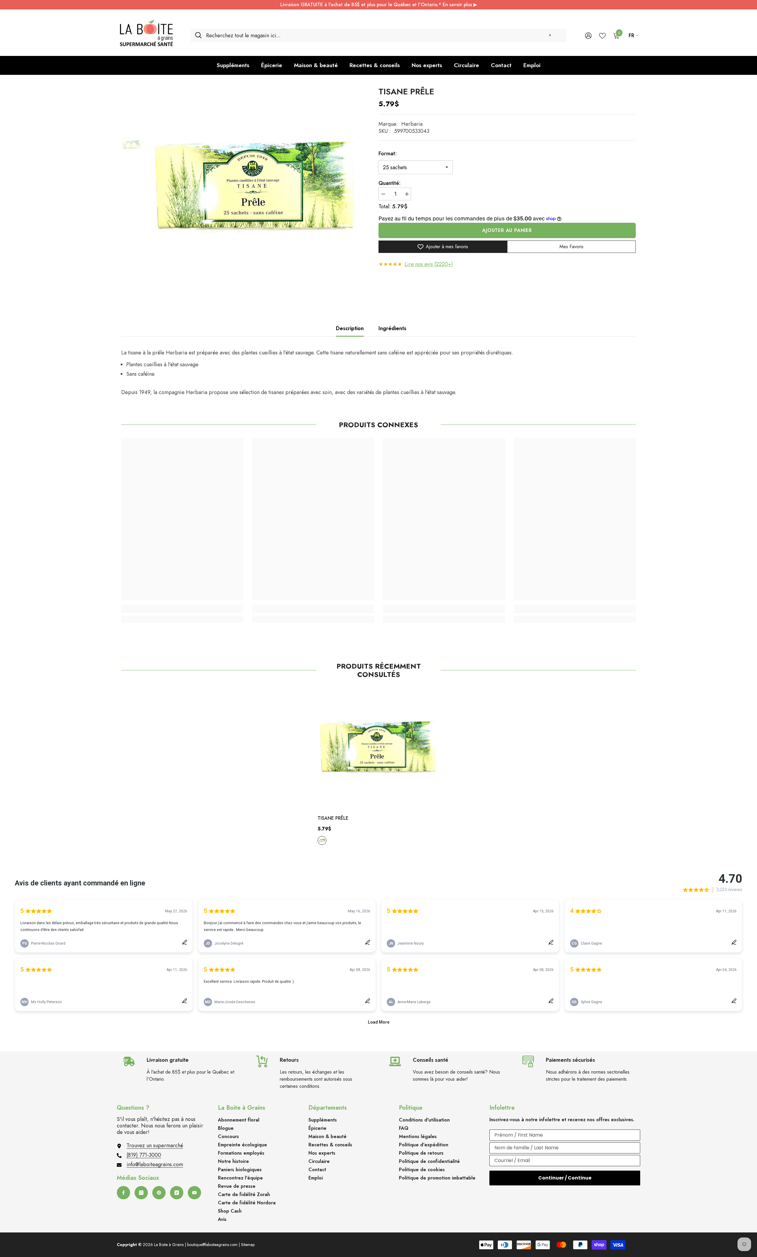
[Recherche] (378, 35)
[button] (550, 35)
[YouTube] (194, 1192)
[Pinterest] (159, 1192)
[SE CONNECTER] (588, 35)
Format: (387, 153)
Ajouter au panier (507, 230)
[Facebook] (123, 1192)
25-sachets (322, 840)
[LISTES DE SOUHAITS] (602, 35)
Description (350, 328)
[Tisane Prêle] (379, 749)
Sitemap (248, 1245)
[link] (182, 609)
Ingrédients (392, 328)
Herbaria (412, 124)
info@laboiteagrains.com (155, 1164)
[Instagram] (141, 1192)
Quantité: (389, 183)
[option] (256, 189)
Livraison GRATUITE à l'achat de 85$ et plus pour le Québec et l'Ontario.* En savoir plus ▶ (378, 4)
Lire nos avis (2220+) (429, 264)
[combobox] (384, 35)
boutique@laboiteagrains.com (212, 1245)
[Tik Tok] (176, 1192)
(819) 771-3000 (144, 1155)
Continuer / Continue (564, 1177)
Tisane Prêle (333, 818)
